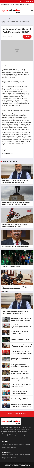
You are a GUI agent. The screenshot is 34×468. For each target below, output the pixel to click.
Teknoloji (13, 447)
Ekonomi (21, 444)
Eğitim (16, 444)
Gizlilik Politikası (5, 4)
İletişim (27, 4)
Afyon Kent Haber (7, 153)
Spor (8, 447)
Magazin (27, 444)
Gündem (5, 444)
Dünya (11, 444)
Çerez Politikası (15, 4)
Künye (22, 4)
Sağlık (4, 447)
